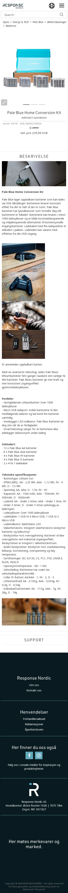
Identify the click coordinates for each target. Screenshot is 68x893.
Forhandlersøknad (34, 719)
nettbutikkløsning (41, 886)
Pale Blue (37, 22)
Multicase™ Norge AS (34, 889)
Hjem (6, 22)
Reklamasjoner (34, 724)
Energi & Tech (21, 22)
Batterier (11, 26)
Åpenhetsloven (34, 729)
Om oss (34, 685)
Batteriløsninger (56, 22)
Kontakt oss (34, 690)
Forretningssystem (18, 886)
